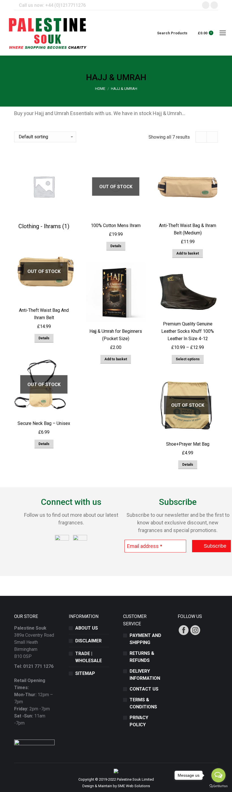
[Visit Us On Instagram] (195, 634)
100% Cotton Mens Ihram (116, 225)
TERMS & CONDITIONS (143, 703)
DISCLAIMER (88, 640)
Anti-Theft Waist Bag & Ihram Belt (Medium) (187, 229)
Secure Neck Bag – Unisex (44, 423)
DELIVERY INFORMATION (145, 674)
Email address (144, 546)
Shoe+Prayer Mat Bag (187, 444)
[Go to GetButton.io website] (218, 786)
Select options (188, 359)
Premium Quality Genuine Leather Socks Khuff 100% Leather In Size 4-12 (187, 331)
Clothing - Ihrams (43, 226)
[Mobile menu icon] (222, 33)
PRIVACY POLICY (139, 721)
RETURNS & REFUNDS (142, 657)
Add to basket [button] (187, 253)
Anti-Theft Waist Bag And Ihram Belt (44, 314)
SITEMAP (85, 673)
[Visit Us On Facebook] (183, 634)
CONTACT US (144, 689)
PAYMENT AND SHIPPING (145, 639)
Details (115, 246)
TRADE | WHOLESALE (88, 657)
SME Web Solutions (134, 786)
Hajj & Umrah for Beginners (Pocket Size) (115, 335)
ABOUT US (86, 628)
